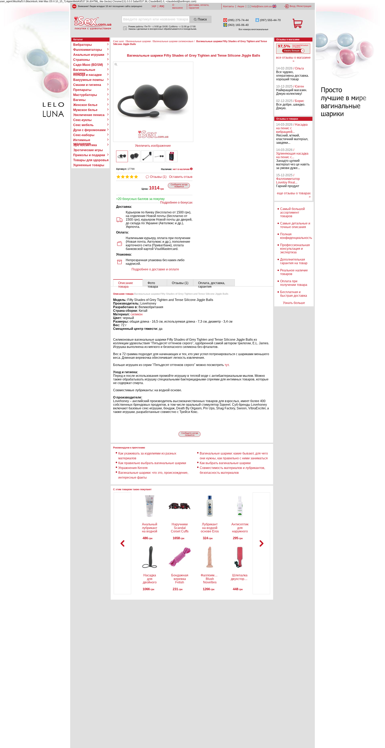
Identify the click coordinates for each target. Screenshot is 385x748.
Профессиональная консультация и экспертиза (295, 248)
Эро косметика (85, 145)
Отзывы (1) (158, 176)
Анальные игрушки (88, 54)
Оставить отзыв (180, 176)
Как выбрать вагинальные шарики (225, 463)
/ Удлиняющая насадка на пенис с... (292, 153)
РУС (162, 6)
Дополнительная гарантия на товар (293, 261)
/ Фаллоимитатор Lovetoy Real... (288, 178)
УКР (154, 6)
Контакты (228, 6)
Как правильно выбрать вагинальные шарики (152, 463)
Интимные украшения (82, 140)
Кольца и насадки (87, 74)
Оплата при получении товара (293, 282)
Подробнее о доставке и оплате (155, 269)
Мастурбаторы (85, 95)
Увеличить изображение (153, 145)
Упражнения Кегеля (133, 468)
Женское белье (85, 105)
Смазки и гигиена (87, 85)
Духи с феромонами (89, 130)
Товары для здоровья (90, 160)
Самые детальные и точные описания (295, 225)
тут (227, 365)
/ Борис (298, 101)
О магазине (177, 6)
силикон (137, 314)
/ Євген (298, 86)
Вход (292, 6)
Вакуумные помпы (88, 80)
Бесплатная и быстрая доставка (293, 293)
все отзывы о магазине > (293, 59)
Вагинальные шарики (84, 70)
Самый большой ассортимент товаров (292, 212)
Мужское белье (85, 110)
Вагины (79, 100)
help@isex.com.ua (261, 6)
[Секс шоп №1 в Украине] (92, 23)
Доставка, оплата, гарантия (199, 6)
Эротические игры (88, 150)
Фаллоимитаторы (87, 49)
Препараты (82, 90)
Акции (240, 6)
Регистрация (304, 6)
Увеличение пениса (88, 115)
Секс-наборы (83, 135)
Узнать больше (294, 303)
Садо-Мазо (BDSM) (88, 64)
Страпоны (81, 59)
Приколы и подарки (89, 155)
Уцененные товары (88, 165)
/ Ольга (298, 68)
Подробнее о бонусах (176, 202)
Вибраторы (82, 44)
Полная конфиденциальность (296, 235)
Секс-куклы (82, 120)
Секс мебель (83, 125)
